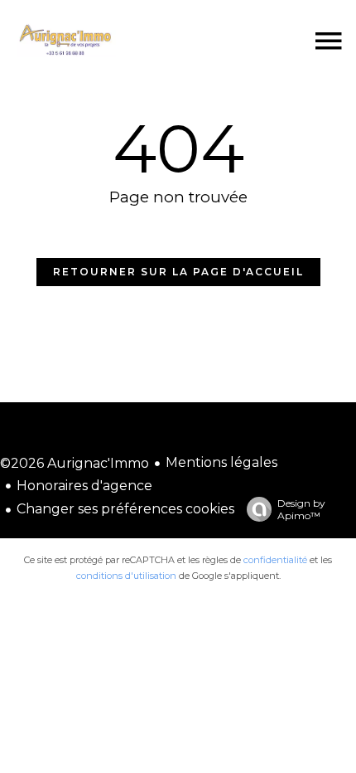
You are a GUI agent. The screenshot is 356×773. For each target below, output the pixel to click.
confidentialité (275, 560)
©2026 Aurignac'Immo (74, 463)
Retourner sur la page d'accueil (178, 271)
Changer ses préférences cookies (125, 509)
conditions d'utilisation (126, 575)
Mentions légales (221, 462)
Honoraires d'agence (84, 485)
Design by (301, 509)
